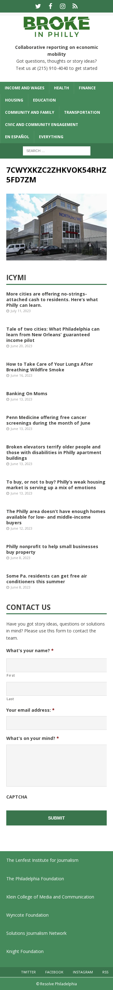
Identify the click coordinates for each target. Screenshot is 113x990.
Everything (51, 136)
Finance (87, 88)
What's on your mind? (32, 738)
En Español (17, 136)
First (11, 675)
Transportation (82, 112)
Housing (14, 100)
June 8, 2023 (20, 557)
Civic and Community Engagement (41, 124)
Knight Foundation (25, 951)
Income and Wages (24, 88)
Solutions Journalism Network (36, 933)
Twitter (28, 972)
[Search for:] (56, 150)
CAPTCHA (16, 797)
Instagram (83, 972)
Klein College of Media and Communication (50, 897)
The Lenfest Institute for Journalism (42, 860)
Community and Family (29, 112)
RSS (105, 972)
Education (44, 100)
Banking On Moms (26, 393)
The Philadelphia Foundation (35, 879)
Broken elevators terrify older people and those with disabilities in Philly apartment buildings (53, 452)
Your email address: (30, 710)
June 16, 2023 (21, 375)
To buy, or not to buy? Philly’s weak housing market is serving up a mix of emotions (55, 484)
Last (10, 698)
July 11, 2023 (21, 310)
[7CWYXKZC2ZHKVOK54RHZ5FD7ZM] (56, 257)
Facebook (54, 972)
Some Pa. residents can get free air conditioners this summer (46, 578)
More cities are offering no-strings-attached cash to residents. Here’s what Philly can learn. (52, 299)
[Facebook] (50, 6)
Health (61, 88)
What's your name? (30, 650)
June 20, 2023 (21, 345)
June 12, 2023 (21, 528)
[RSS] (74, 6)
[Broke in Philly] (56, 34)
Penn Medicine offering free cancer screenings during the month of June (48, 420)
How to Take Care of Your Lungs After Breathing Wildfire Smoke (49, 367)
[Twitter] (38, 6)
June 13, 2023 (21, 399)
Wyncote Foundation (27, 915)
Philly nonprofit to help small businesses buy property (52, 549)
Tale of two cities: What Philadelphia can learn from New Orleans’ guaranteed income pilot (53, 334)
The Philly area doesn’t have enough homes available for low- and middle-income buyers (55, 517)
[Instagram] (62, 6)
